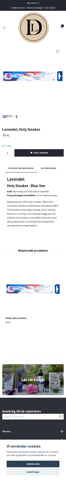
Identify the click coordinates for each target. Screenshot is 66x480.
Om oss (6, 431)
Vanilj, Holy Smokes (16, 318)
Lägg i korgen (41, 152)
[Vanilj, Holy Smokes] (33, 288)
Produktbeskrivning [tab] (20, 168)
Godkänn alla (33, 464)
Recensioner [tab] (48, 168)
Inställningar (33, 472)
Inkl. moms (32, 3)
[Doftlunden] (33, 27)
